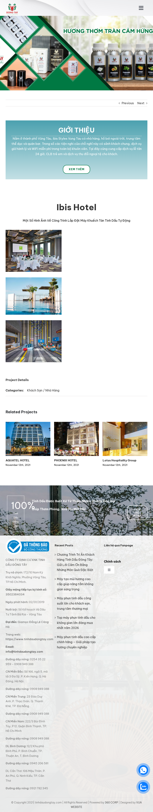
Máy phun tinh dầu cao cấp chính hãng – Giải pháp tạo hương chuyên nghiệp (76, 642)
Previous (128, 103)
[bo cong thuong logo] (27, 540)
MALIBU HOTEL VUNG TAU (24, 460)
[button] (8, 444)
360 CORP (111, 802)
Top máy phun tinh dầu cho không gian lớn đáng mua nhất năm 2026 (76, 623)
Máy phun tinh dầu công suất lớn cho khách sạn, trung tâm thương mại (74, 603)
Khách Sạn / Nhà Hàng (43, 390)
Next (140, 103)
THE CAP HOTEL (65, 460)
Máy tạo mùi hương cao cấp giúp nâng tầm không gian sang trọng (75, 584)
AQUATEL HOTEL (115, 460)
